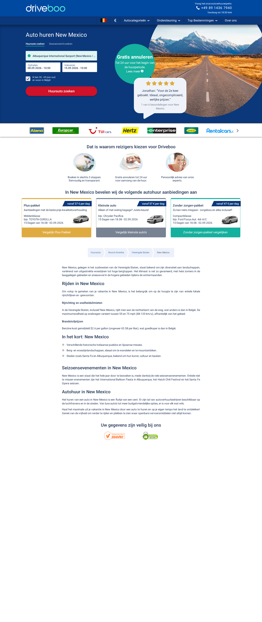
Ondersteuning (167, 20)
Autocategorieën (135, 20)
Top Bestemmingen (201, 20)
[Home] (46, 8)
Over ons (231, 20)
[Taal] (103, 20)
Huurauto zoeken (61, 91)
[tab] (35, 42)
